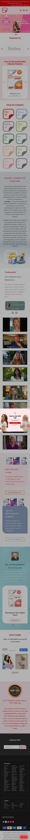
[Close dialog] (28, 409)
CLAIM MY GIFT (15, 422)
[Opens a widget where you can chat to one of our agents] (24, 837)
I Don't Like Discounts (15, 424)
